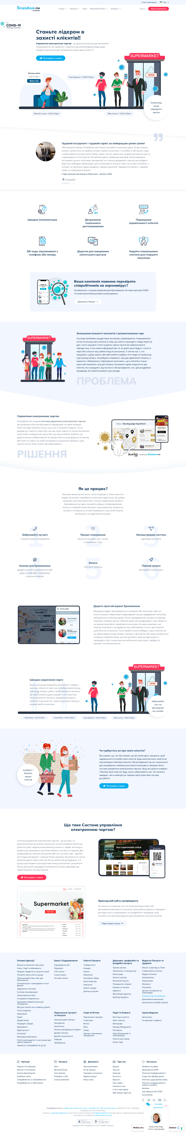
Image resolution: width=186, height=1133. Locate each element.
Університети (89, 965)
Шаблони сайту (24, 1076)
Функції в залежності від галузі (30, 965)
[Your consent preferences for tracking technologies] (181, 1128)
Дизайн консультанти (63, 1036)
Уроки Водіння (150, 1012)
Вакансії (116, 1079)
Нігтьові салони (61, 978)
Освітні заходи (90, 988)
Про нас (116, 1070)
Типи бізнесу (59, 1073)
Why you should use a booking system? (33, 1007)
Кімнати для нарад (121, 1039)
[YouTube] (160, 1100)
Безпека (145, 1088)
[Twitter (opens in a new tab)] (150, 1100)
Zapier (20, 1017)
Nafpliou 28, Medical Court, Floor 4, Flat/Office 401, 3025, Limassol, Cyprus (90, 1108)
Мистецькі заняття (121, 1017)
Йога (86, 1027)
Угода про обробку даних (153, 1076)
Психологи (146, 987)
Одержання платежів (26, 988)
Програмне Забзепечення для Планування (30, 1003)
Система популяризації (27, 992)
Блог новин (118, 1083)
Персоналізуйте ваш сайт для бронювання (30, 979)
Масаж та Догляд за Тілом (153, 967)
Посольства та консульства (124, 971)
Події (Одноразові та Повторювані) (122, 1034)
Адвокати (117, 990)
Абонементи (22, 1027)
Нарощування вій (62, 965)
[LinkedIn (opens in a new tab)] (155, 1100)
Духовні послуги (61, 1033)
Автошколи (147, 1017)
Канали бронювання (26, 1073)
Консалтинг (59, 1026)
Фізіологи (146, 984)
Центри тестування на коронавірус (152, 991)
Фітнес (86, 1023)
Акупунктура (147, 981)
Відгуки (116, 1066)
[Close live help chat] (166, 1106)
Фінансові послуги (121, 981)
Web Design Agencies (122, 994)
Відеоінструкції (90, 1076)
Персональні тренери (93, 1017)
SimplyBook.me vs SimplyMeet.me (31, 1079)
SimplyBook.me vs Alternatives (30, 1083)
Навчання (88, 984)
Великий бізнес (61, 1070)
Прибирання (59, 1042)
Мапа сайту (89, 1079)
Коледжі (87, 968)
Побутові (58, 1039)
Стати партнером (120, 1089)
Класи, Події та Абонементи (29, 968)
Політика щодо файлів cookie (154, 1079)
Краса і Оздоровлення (66, 960)
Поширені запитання (93, 1073)
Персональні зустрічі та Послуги (65, 1014)
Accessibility (147, 1095)
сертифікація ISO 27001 (152, 1091)
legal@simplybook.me (102, 1113)
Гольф (86, 1030)
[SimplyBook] (28, 8)
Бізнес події (118, 1042)
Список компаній (61, 1079)
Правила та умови (150, 1066)
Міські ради (118, 974)
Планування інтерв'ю (122, 984)
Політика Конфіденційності (154, 1073)
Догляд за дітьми (91, 991)
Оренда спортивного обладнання (93, 1034)
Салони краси (60, 975)
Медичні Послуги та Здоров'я (153, 962)
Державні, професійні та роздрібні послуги (126, 962)
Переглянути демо (111, 923)
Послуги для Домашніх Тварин (67, 1029)
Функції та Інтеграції (26, 1070)
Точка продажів (24, 1010)
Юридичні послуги (121, 987)
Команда (116, 1073)
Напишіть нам (119, 1086)
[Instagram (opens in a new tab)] (166, 1100)
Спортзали (88, 1020)
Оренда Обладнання (122, 1027)
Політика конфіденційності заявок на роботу (154, 1084)
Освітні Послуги (92, 960)
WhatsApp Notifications (27, 1037)
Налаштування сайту (26, 995)
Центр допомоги (91, 1066)
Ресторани (117, 1030)
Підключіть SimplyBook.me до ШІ (31, 1045)
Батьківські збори (91, 978)
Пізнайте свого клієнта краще (30, 975)
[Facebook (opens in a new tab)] (144, 1100)
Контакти (117, 1076)
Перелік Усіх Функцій (26, 1066)
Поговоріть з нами (52, 58)
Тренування (59, 1023)
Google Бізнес (23, 1020)
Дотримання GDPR (150, 1070)
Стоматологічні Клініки (152, 971)
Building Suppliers (121, 997)
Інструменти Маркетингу (28, 998)
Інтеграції (21, 1033)
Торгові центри (119, 967)
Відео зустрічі (23, 1030)
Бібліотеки (88, 975)
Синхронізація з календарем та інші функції (33, 984)
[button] (63, 9)
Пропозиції (22, 1014)
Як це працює (90, 1070)
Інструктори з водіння (151, 1020)
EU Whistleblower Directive (102, 1115)
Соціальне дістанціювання (154, 996)
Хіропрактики (148, 977)
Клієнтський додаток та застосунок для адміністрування (34, 1041)
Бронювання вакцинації (152, 999)
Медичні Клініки (149, 974)
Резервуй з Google (25, 1023)
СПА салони (59, 971)
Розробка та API (61, 1076)
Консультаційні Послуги (64, 1019)
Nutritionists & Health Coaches (155, 1002)
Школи (86, 971)
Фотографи (117, 1023)
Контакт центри (120, 977)
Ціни (84, 8)
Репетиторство (90, 981)
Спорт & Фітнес (91, 1012)
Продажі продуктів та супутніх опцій (33, 971)
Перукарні (58, 968)
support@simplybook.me (59, 1113)
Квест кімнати (119, 1020)
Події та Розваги (121, 1012)
